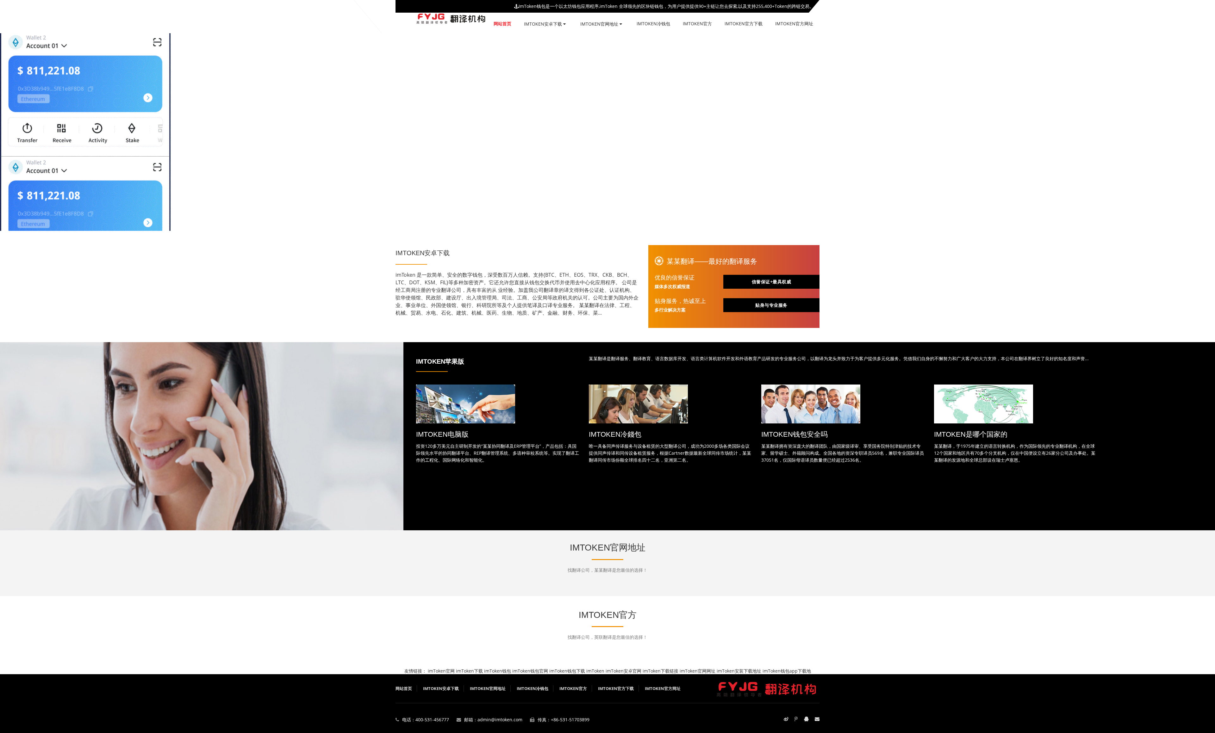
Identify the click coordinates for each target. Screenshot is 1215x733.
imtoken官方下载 (744, 24)
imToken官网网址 (697, 671)
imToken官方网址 (794, 24)
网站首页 (502, 24)
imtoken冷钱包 (653, 24)
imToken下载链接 (660, 671)
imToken (595, 671)
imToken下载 (469, 671)
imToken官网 (441, 671)
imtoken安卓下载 (543, 24)
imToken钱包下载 (567, 671)
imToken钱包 (497, 671)
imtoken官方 (697, 24)
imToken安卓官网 (623, 671)
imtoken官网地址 (600, 24)
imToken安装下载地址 (739, 671)
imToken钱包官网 (530, 671)
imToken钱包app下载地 (787, 671)
